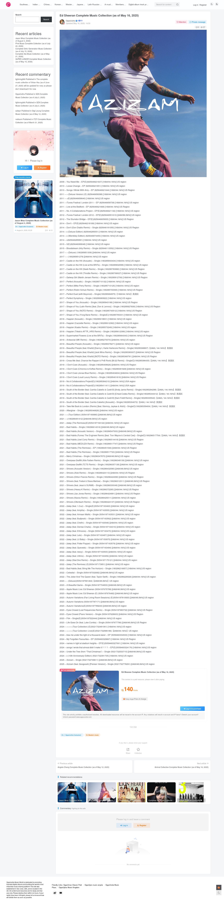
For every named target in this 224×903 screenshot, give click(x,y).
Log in (195, 4)
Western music (93, 735)
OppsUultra (70, 20)
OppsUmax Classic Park (72, 885)
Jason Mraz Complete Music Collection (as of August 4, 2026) (33, 221)
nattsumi (18, 119)
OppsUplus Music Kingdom (69, 887)
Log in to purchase (193, 708)
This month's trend (22, 177)
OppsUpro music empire (94, 885)
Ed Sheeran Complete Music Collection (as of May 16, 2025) (99, 15)
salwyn (18, 110)
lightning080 (20, 79)
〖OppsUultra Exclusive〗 (73, 735)
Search (18, 14)
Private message (198, 22)
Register (203, 4)
